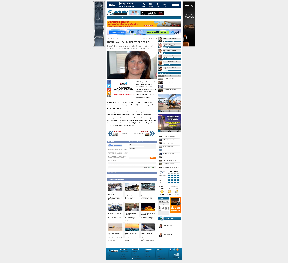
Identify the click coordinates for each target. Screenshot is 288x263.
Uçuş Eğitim (135, 253)
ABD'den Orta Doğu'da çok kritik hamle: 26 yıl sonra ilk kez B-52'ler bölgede (115, 239)
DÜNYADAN (141, 18)
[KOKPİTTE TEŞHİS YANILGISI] (160, 137)
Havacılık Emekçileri (137, 258)
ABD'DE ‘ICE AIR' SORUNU (168, 139)
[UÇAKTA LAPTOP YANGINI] (160, 150)
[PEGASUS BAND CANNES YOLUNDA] (147, 136)
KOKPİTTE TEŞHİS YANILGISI (169, 136)
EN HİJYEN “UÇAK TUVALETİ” (123, 134)
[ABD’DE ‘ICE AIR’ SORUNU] (160, 140)
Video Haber (148, 256)
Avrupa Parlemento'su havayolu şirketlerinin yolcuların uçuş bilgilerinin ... (115, 198)
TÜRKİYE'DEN (132, 18)
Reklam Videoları (149, 253)
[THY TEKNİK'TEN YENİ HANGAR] (160, 157)
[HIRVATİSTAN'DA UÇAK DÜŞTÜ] (160, 161)
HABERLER (109, 38)
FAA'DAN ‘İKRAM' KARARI (168, 143)
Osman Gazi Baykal (161, 258)
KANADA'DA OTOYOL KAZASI (169, 163)
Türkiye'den (123, 255)
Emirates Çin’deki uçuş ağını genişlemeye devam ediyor (147, 218)
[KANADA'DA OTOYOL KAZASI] (160, 164)
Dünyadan (123, 256)
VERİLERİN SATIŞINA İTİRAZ (169, 153)
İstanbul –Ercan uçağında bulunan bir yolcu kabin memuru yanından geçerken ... (115, 217)
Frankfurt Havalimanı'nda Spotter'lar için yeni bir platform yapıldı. (130, 197)
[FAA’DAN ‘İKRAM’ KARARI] (160, 144)
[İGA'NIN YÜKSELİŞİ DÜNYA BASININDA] (160, 168)
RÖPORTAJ (124, 18)
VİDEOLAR (148, 18)
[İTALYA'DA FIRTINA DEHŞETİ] (160, 147)
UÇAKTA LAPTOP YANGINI (168, 150)
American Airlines (161, 255)
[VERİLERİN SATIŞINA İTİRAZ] (160, 154)
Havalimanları (136, 255)
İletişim (109, 255)
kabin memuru (160, 253)
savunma (159, 256)
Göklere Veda (136, 256)
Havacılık (135, 251)
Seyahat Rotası (124, 258)
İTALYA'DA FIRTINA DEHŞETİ (168, 146)
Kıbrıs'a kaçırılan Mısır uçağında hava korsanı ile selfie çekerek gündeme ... (131, 219)
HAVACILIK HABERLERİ (114, 18)
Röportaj (122, 253)
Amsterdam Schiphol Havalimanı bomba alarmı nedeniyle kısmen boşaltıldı (147, 197)
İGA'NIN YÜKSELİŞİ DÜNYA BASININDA (171, 167)
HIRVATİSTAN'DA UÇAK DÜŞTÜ (169, 160)
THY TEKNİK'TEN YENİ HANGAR (169, 157)
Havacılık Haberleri (125, 251)
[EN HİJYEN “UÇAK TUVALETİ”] (115, 136)
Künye (109, 254)
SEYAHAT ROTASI (156, 18)
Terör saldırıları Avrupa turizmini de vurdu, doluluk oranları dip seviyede (132, 239)
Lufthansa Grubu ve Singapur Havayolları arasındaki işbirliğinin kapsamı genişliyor (147, 239)
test (158, 251)
